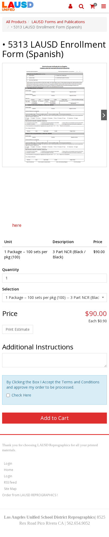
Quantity (10, 269)
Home (8, 470)
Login (8, 463)
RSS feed (10, 482)
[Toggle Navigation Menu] (103, 6)
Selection (10, 289)
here (16, 225)
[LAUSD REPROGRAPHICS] (18, 6)
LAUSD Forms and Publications (58, 21)
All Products (16, 21)
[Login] (70, 6)
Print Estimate (18, 329)
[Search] (81, 6)
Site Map (10, 488)
